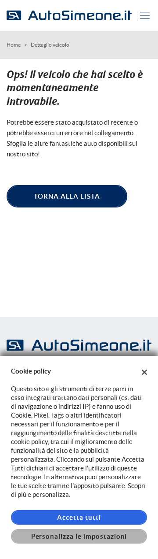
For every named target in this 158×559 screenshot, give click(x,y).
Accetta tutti (79, 517)
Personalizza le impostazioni (79, 536)
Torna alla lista (67, 196)
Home (14, 45)
